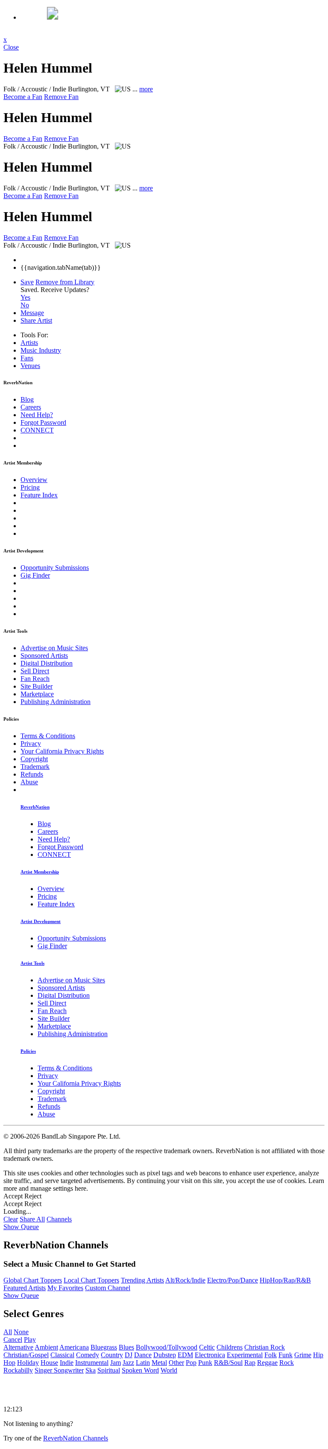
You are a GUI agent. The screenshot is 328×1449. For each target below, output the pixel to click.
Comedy (87, 1354)
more (146, 89)
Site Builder (36, 686)
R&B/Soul (228, 1362)
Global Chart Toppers (32, 1280)
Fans (26, 358)
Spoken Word (140, 1370)
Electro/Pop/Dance (232, 1280)
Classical (62, 1354)
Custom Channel (107, 1287)
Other (176, 1362)
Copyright (34, 758)
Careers (30, 407)
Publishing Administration (55, 701)
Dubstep (164, 1354)
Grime (302, 1354)
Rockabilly (18, 1370)
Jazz (128, 1362)
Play (30, 1339)
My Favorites (65, 1287)
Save (27, 282)
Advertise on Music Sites (54, 647)
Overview (33, 479)
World (169, 1370)
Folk (270, 1354)
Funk (285, 1354)
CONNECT (37, 430)
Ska (90, 1370)
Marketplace (37, 694)
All (7, 1331)
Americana (74, 1347)
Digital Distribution (46, 663)
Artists (29, 342)
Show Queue (21, 1226)
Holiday (28, 1362)
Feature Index (39, 495)
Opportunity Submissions (54, 567)
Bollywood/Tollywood (166, 1347)
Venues (30, 365)
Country (112, 1354)
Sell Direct (34, 671)
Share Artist (36, 320)
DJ (128, 1354)
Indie (66, 1362)
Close (11, 47)
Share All (32, 1219)
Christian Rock (264, 1347)
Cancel (12, 1339)
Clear (10, 1219)
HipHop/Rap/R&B (285, 1280)
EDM (185, 1354)
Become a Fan (22, 96)
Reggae (267, 1362)
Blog (27, 399)
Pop (191, 1362)
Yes (25, 297)
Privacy (30, 743)
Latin (143, 1362)
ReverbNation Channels (75, 1438)
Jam (115, 1362)
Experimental (245, 1354)
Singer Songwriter (59, 1370)
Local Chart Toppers (91, 1280)
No (24, 305)
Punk (205, 1362)
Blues (126, 1347)
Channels (59, 1219)
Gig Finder (35, 575)
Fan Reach (35, 678)
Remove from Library (64, 282)
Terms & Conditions (47, 735)
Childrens (230, 1347)
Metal (159, 1362)
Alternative (18, 1347)
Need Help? (36, 414)
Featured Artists (24, 1287)
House (49, 1362)
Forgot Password (43, 422)
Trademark (35, 766)
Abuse (29, 782)
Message (32, 312)
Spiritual (108, 1370)
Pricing (30, 487)
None (21, 1331)
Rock (286, 1362)
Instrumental (91, 1362)
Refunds (31, 774)
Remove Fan (61, 96)
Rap (249, 1362)
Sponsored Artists (44, 655)
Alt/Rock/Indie (185, 1280)
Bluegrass (104, 1347)
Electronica (210, 1354)
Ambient (46, 1347)
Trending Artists (142, 1280)
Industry (40, 350)
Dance (143, 1354)
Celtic (207, 1347)
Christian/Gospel (26, 1354)
